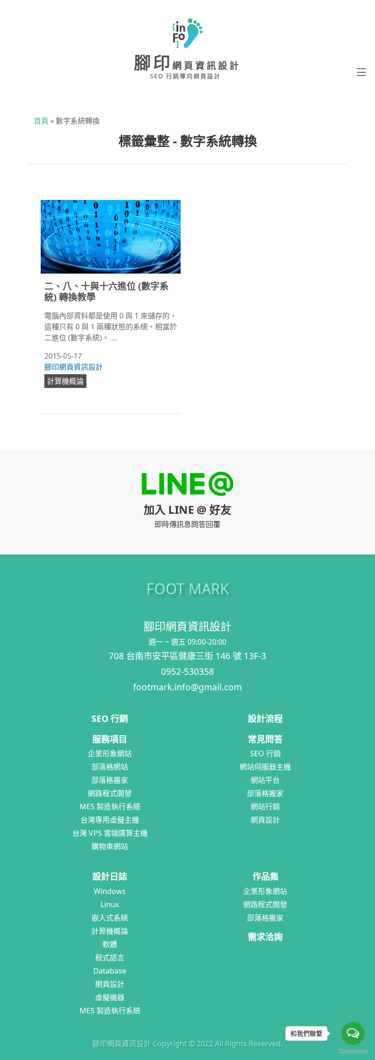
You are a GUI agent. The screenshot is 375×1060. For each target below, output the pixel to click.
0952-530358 (187, 671)
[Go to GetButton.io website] (353, 1051)
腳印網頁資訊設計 (73, 367)
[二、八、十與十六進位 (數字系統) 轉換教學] (111, 237)
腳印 (187, 62)
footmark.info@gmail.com (187, 687)
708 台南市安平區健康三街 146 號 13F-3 (187, 656)
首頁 (41, 121)
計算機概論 (65, 381)
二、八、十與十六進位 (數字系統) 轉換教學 (106, 291)
